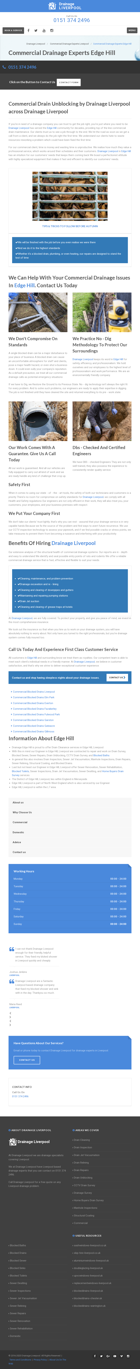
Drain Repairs (81, 1170)
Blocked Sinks (17, 1268)
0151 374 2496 (22, 67)
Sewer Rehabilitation (21, 1328)
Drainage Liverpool (34, 1142)
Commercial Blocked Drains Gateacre (34, 725)
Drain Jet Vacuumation (87, 1155)
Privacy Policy (40, 1359)
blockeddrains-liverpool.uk (88, 1290)
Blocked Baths (101, 755)
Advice (17, 842)
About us (18, 802)
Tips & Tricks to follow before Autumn (70, 226)
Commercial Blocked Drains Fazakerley (35, 708)
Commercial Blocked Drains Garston (33, 720)
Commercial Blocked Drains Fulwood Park (36, 714)
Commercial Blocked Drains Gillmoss (33, 731)
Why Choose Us (22, 812)
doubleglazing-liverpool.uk (88, 1268)
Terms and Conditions (20, 1359)
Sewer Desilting (18, 1283)
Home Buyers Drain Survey (89, 1200)
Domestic (18, 832)
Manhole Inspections (85, 1207)
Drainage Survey (83, 1192)
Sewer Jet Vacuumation (23, 1298)
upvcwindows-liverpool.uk (88, 1275)
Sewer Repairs (18, 1313)
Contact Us (116, 677)
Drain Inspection (83, 1147)
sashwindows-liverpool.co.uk (90, 1245)
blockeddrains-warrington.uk (90, 1305)
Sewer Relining (18, 1305)
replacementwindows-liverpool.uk (92, 1283)
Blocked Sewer (18, 1260)
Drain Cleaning (82, 1139)
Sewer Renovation (20, 1321)
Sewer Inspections (20, 1290)
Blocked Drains (18, 1252)
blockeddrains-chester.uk (88, 1298)
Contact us (19, 852)
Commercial (20, 822)
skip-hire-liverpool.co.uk (87, 1252)
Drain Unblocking (83, 1177)
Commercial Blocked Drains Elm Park (33, 697)
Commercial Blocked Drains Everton (33, 703)
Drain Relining (81, 1162)
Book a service (13, 30)
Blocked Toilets (20, 771)
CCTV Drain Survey (84, 1185)
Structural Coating (84, 1215)
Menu (132, 30)
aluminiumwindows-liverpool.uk (91, 1260)
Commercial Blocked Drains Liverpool (34, 691)
